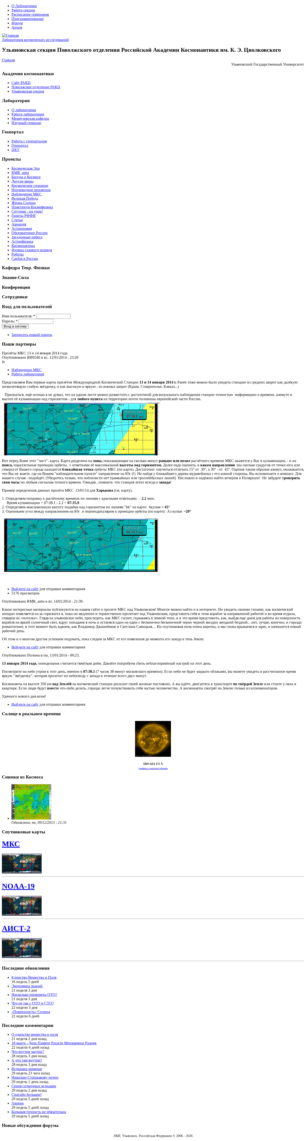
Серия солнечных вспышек (33, 1086)
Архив (16, 27)
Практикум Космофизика (32, 207)
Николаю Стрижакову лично (34, 1077)
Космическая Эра (25, 168)
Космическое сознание (29, 186)
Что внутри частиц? (27, 1052)
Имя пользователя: (18, 316)
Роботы (17, 254)
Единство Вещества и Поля (33, 977)
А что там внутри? (26, 1060)
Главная (8, 60)
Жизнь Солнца (23, 203)
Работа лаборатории (27, 114)
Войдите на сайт (24, 589)
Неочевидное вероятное (31, 190)
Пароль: (10, 321)
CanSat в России (24, 259)
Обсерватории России (29, 233)
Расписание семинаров (30, 14)
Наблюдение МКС (26, 194)
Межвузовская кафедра (30, 118)
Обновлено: (21, 822)
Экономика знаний (27, 986)
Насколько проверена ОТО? (34, 995)
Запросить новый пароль (31, 335)
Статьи (17, 220)
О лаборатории (23, 110)
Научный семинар (26, 123)
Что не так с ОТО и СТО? (32, 1003)
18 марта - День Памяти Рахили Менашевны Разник (54, 1043)
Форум (17, 23)
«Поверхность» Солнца (30, 1012)
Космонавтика (23, 246)
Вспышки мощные (26, 1069)
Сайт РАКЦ (21, 83)
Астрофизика (22, 241)
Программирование (27, 19)
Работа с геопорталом (29, 141)
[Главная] (10, 35)
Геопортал (19, 145)
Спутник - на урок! (27, 211)
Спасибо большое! (26, 1095)
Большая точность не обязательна (38, 1112)
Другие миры (22, 181)
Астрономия (21, 228)
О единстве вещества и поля (34, 1034)
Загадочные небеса (26, 237)
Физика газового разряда (31, 250)
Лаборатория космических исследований (35, 40)
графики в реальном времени (153, 768)
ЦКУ (15, 150)
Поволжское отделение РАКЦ (35, 87)
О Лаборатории (24, 6)
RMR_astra (20, 173)
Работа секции (23, 10)
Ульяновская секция (27, 91)
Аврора (17, 1103)
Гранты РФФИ (23, 216)
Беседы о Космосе (26, 177)
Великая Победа (24, 198)
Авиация (18, 224)
